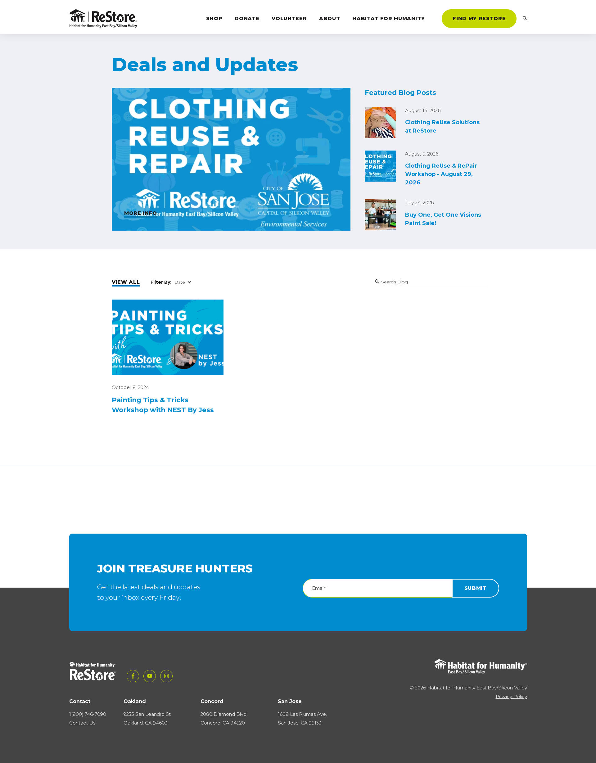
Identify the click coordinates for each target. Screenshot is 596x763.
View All (126, 282)
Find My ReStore (479, 18)
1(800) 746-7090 (87, 714)
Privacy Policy (511, 696)
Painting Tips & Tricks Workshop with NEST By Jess (163, 405)
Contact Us (82, 723)
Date (179, 282)
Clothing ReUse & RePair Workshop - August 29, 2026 (441, 174)
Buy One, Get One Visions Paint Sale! (443, 219)
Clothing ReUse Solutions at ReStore (442, 126)
